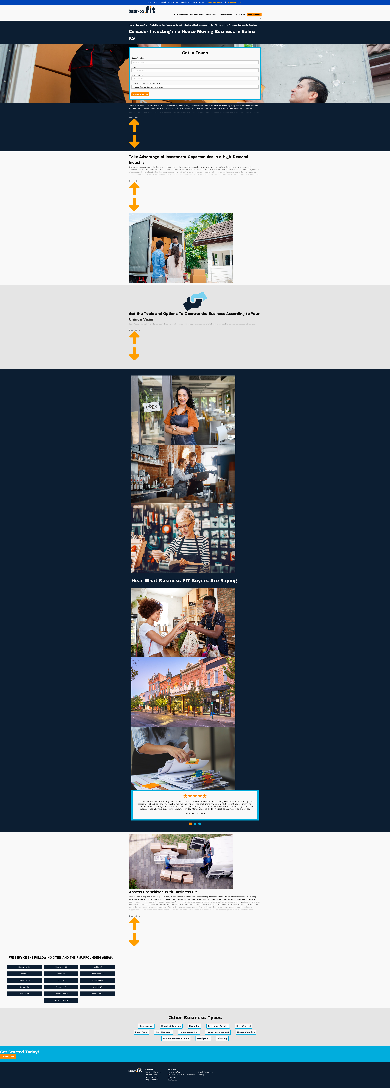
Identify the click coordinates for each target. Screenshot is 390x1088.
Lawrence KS (24, 980)
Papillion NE (24, 994)
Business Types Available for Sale (150, 25)
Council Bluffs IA (61, 1000)
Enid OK (61, 980)
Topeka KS (24, 974)
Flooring (222, 1038)
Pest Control (243, 1026)
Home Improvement (218, 1032)
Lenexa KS (24, 987)
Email (137, 75)
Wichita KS (97, 967)
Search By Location (205, 1072)
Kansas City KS (97, 994)
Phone (133, 67)
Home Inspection (188, 1032)
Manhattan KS (61, 967)
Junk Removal (163, 1032)
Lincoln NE (61, 974)
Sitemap (201, 1075)
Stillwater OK (97, 980)
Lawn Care (141, 1032)
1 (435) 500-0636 (214, 2)
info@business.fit (234, 2)
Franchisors (172, 1077)
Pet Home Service (218, 1026)
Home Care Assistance (176, 1038)
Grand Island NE (97, 974)
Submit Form (140, 94)
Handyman (203, 1038)
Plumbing (194, 1026)
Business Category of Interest (145, 83)
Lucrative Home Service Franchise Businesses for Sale (190, 25)
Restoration (146, 1026)
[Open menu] (260, 18)
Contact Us (8, 1056)
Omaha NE (97, 987)
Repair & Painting (171, 1026)
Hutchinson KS (24, 967)
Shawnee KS (61, 987)
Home (131, 25)
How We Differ (174, 1072)
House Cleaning (246, 1032)
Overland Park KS (61, 994)
